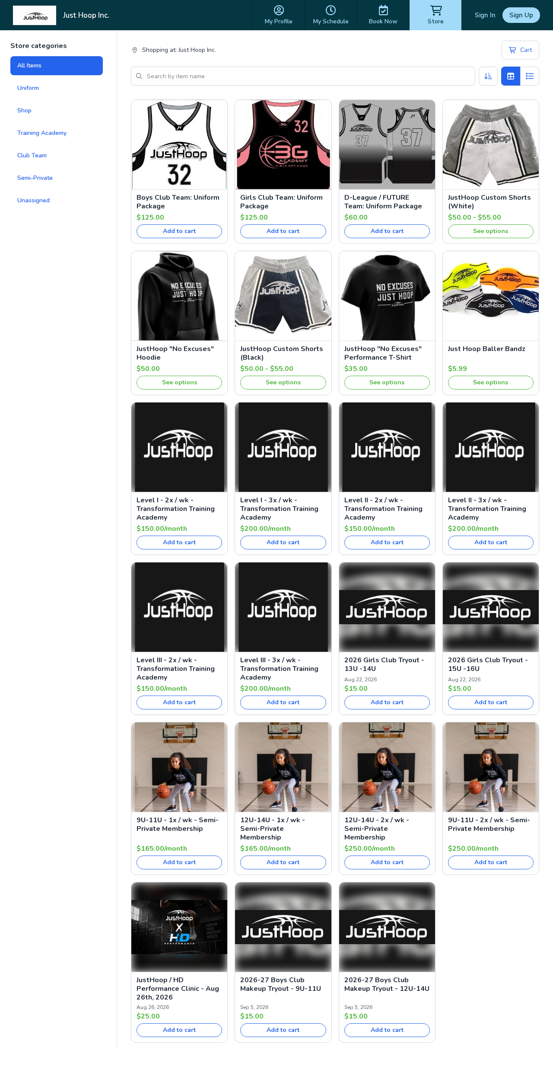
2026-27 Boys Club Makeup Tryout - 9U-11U (280, 984)
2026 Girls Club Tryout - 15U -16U (488, 664)
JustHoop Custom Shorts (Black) (281, 353)
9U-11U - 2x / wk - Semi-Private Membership (489, 824)
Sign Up (521, 15)
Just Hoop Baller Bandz (486, 349)
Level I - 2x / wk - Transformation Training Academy (176, 509)
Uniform (28, 88)
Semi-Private (35, 178)
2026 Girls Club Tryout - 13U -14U (384, 664)
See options (490, 231)
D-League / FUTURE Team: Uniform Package (383, 202)
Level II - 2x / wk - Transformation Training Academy (383, 509)
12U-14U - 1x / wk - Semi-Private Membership (272, 829)
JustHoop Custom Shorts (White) (489, 202)
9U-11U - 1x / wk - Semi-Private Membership (178, 824)
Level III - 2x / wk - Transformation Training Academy (176, 669)
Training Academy (42, 133)
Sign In (485, 15)
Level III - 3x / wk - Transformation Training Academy (279, 669)
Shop (24, 110)
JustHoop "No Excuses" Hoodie (175, 353)
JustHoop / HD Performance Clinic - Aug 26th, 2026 (178, 989)
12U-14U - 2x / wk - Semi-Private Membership (376, 829)
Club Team (32, 155)
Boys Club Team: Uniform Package (178, 202)
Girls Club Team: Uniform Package (281, 202)
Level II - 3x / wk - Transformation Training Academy (487, 509)
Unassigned (33, 200)
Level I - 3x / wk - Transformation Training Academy (279, 509)
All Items (29, 65)
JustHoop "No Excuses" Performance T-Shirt (383, 353)
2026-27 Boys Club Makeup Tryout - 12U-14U (386, 984)
